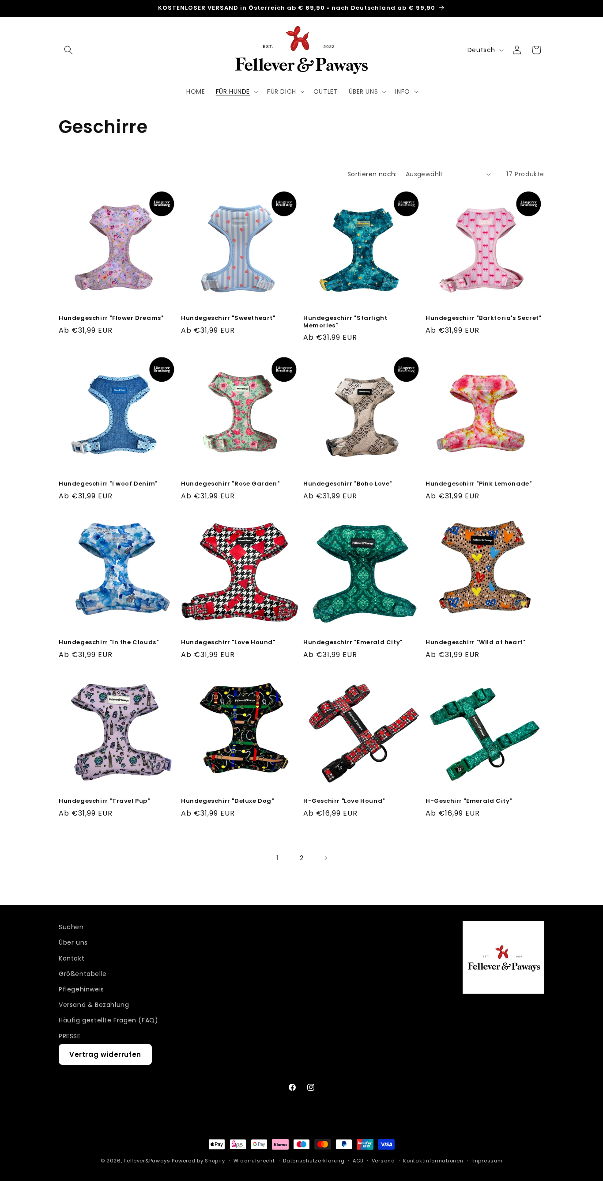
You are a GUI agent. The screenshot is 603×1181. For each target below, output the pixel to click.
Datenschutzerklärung (313, 1160)
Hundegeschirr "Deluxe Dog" (227, 801)
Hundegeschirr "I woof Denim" (108, 484)
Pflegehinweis (81, 989)
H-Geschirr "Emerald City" (469, 801)
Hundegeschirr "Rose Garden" (230, 484)
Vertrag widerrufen (105, 1054)
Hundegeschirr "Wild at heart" (475, 642)
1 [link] (277, 858)
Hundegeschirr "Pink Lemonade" (478, 484)
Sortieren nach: (372, 174)
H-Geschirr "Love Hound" (344, 801)
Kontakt (71, 958)
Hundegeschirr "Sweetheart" (228, 318)
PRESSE (70, 1035)
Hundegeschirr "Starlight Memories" (345, 322)
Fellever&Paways (147, 1160)
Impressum (486, 1160)
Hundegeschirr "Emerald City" (353, 642)
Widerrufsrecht (254, 1160)
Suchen (71, 927)
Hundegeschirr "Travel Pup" (104, 801)
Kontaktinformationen (433, 1160)
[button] (68, 50)
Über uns (73, 942)
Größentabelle (83, 973)
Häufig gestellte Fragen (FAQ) (108, 1020)
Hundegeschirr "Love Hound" (228, 642)
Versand (383, 1160)
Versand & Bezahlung (94, 1004)
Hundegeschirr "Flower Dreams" (111, 318)
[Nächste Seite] (325, 858)
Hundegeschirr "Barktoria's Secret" (483, 318)
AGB (358, 1160)
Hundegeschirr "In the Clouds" (108, 642)
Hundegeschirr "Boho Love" (347, 484)
